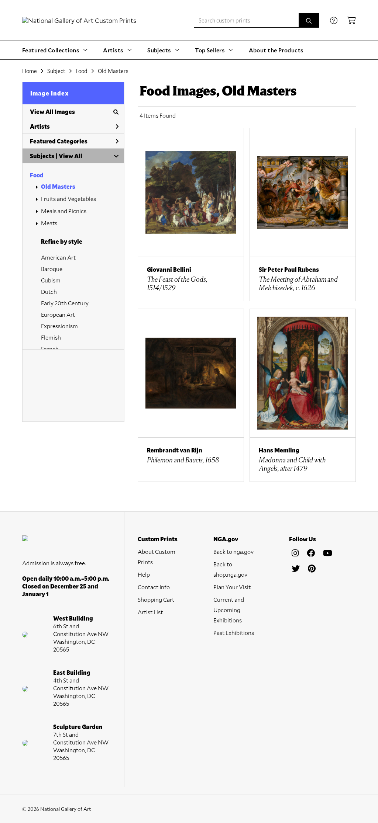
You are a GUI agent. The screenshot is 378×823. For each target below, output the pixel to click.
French (50, 349)
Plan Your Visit (232, 587)
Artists (40, 126)
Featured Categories (58, 141)
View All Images (52, 111)
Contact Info (154, 587)
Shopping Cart (156, 599)
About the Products (276, 50)
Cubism (51, 280)
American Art (58, 257)
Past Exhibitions (233, 632)
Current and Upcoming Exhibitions (228, 609)
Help (144, 574)
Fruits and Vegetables (68, 198)
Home (29, 70)
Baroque (51, 268)
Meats (49, 223)
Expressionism (59, 326)
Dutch (49, 291)
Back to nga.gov (233, 551)
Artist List (150, 612)
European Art (58, 314)
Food (37, 175)
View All (70, 156)
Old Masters (58, 186)
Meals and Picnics (63, 211)
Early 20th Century (65, 303)
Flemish (51, 337)
